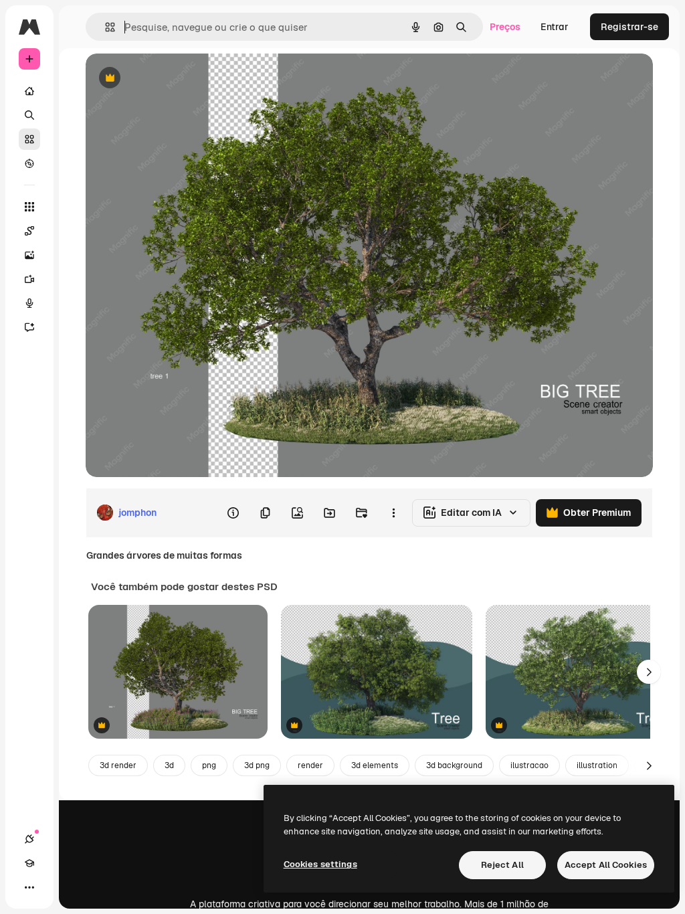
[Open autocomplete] (104, 27)
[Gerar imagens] (29, 255)
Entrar (555, 27)
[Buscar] (29, 115)
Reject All (502, 865)
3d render (118, 765)
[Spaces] (29, 231)
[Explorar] (29, 163)
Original (171, 78)
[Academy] (29, 863)
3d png (257, 765)
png (209, 765)
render (310, 765)
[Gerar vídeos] (29, 279)
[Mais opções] (393, 512)
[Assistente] (29, 327)
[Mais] (29, 887)
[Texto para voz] (29, 303)
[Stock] (29, 139)
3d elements (374, 765)
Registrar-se (629, 27)
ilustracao (529, 765)
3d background (454, 765)
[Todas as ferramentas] (29, 206)
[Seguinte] (649, 672)
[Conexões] (29, 839)
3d (169, 765)
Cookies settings (320, 864)
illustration (597, 765)
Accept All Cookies (606, 865)
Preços (505, 27)
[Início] (29, 91)
